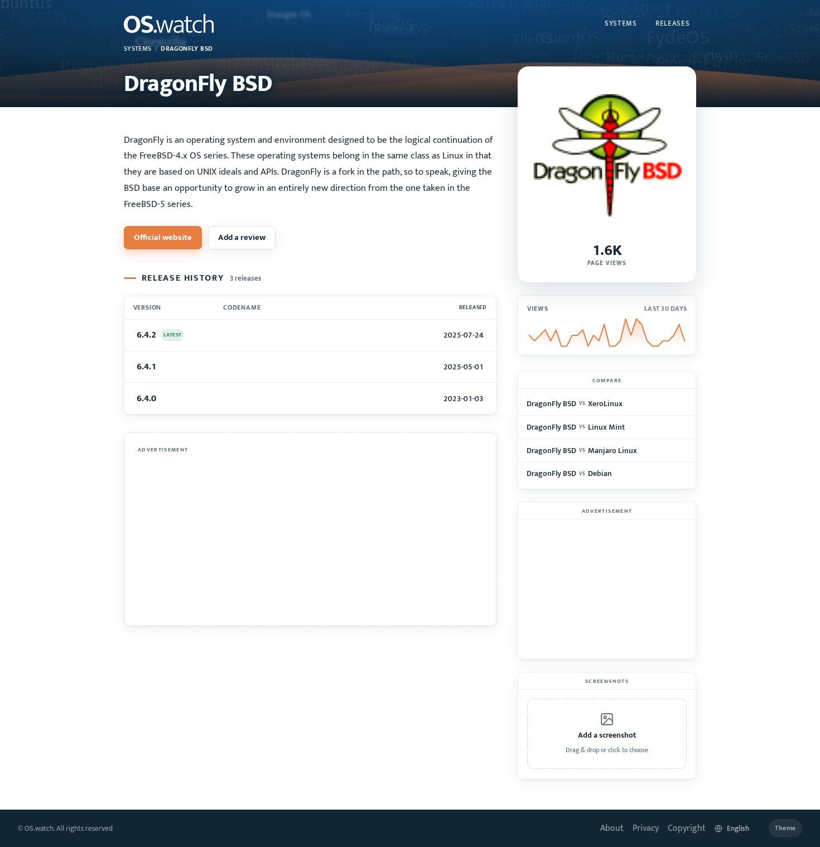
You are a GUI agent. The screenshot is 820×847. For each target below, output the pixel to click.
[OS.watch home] (169, 23)
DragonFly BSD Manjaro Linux (581, 450)
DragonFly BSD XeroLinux (574, 403)
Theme (785, 828)
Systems (621, 23)
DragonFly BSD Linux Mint (575, 427)
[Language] (737, 828)
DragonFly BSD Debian (569, 473)
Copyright (687, 828)
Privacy (646, 828)
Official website (163, 237)
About (612, 828)
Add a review (242, 237)
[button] (607, 734)
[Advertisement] (310, 535)
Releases (672, 23)
